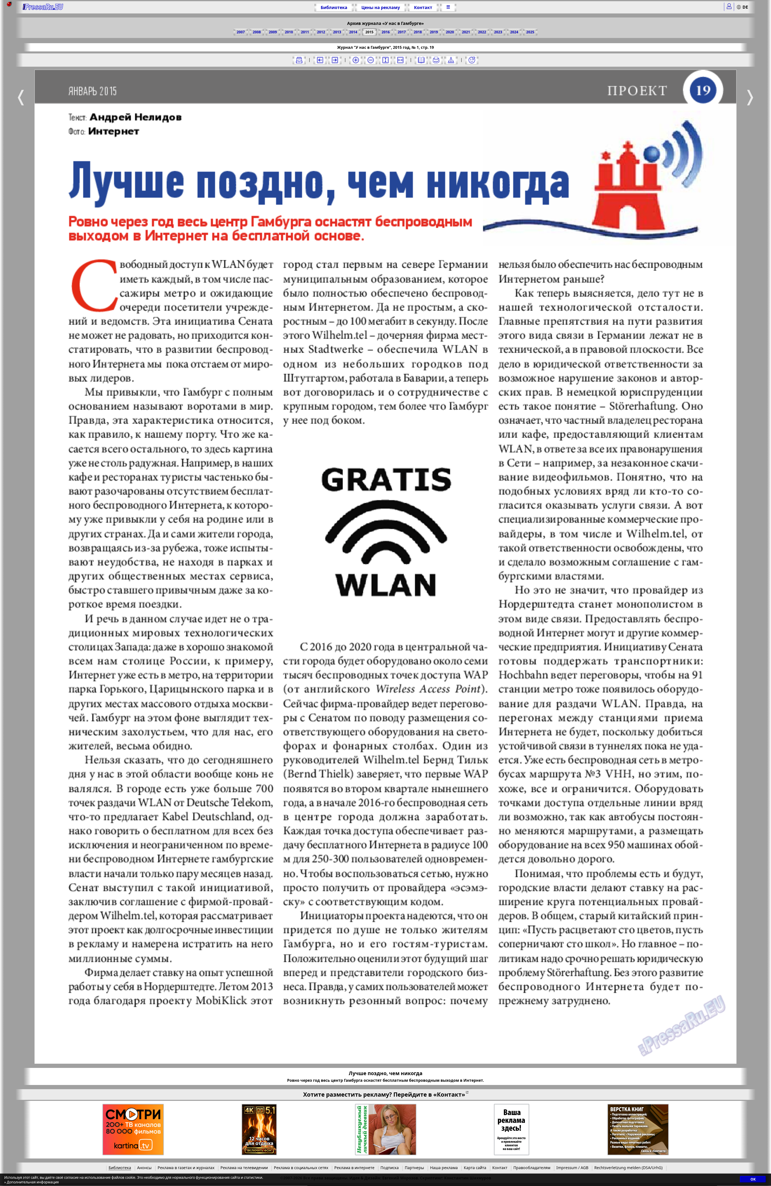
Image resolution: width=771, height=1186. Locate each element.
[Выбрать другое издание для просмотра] (299, 60)
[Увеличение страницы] (355, 60)
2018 (418, 32)
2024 (514, 32)
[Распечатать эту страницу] (436, 60)
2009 (273, 32)
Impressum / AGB (572, 1167)
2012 (321, 32)
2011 (305, 32)
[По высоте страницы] (385, 60)
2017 (402, 32)
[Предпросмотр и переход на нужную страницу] (421, 60)
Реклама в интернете (354, 1167)
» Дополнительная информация (31, 1182)
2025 (530, 32)
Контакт (423, 7)
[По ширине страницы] (400, 60)
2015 (369, 32)
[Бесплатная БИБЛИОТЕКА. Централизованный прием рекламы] (43, 7)
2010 (289, 32)
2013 (337, 32)
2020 (450, 32)
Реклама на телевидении (244, 1167)
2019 (434, 32)
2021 (466, 32)
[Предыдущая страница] (320, 60)
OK (753, 1179)
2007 (241, 32)
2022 (482, 32)
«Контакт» (449, 1094)
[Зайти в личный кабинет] (729, 7)
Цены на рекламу (380, 7)
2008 (257, 32)
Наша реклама (444, 1167)
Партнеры (414, 1167)
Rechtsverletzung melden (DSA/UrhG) (628, 1167)
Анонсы (144, 1167)
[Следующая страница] (334, 60)
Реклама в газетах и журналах (186, 1167)
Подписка (389, 1167)
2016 (386, 32)
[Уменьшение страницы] (370, 60)
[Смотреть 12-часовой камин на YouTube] (259, 1129)
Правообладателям (531, 1167)
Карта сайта (475, 1167)
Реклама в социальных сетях (301, 1167)
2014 (353, 32)
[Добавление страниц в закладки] (471, 60)
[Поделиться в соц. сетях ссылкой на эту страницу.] (451, 60)
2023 (498, 32)
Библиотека (334, 7)
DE (745, 7)
